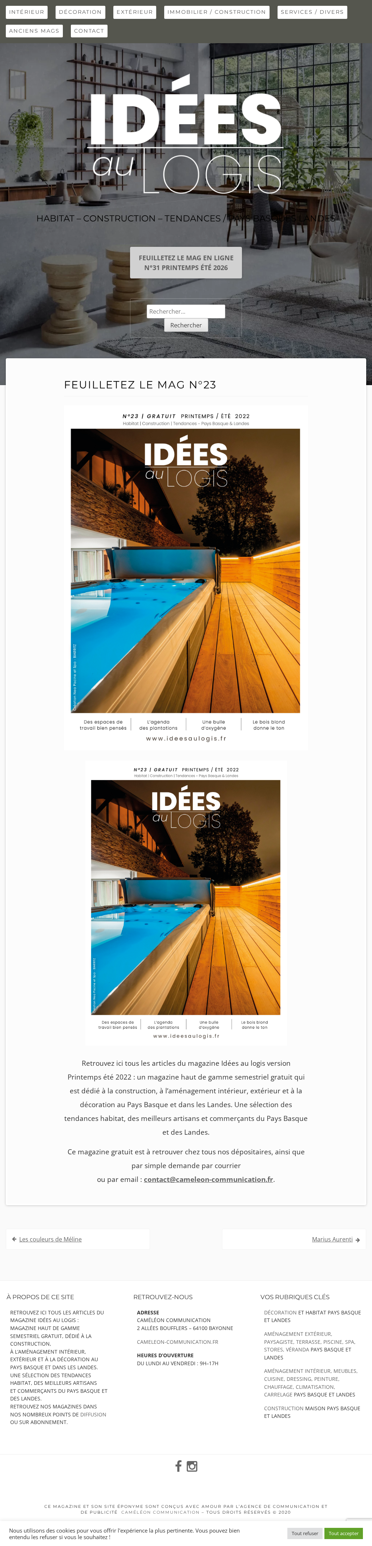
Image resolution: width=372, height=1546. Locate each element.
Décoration (80, 12)
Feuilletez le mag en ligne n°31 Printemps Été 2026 (186, 262)
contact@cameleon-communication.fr (208, 1179)
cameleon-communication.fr (177, 1341)
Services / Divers (312, 12)
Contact (89, 31)
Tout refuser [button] (305, 1533)
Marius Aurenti (332, 1239)
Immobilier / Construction (216, 12)
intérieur (26, 12)
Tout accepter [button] (344, 1533)
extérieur (135, 12)
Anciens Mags (34, 31)
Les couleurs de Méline (50, 1239)
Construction (284, 1408)
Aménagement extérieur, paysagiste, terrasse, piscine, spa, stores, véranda (310, 1341)
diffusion (93, 1414)
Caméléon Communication (160, 1512)
